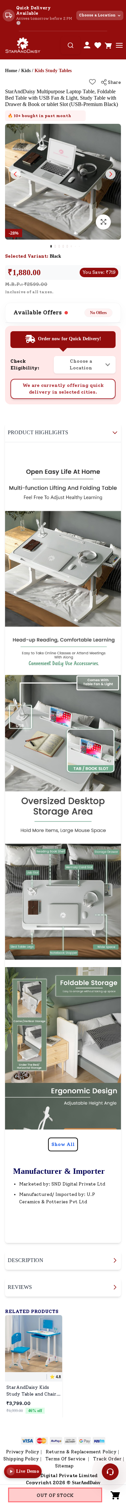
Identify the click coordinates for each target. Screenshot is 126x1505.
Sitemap (64, 1466)
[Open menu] (119, 45)
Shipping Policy (21, 1459)
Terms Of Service (66, 1459)
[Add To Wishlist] (92, 82)
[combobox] (70, 45)
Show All (63, 1144)
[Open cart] (108, 45)
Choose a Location (97, 15)
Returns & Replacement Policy (81, 1452)
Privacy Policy (22, 1452)
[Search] (70, 45)
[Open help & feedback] (110, 1472)
